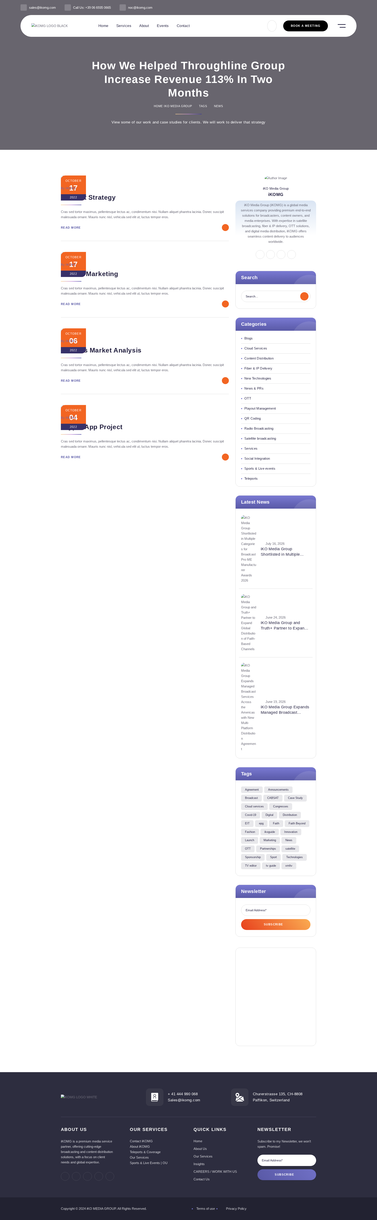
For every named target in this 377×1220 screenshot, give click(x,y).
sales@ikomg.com (42, 7)
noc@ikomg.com (140, 7)
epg (261, 823)
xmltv (288, 865)
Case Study (295, 798)
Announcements (278, 789)
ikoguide (269, 832)
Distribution (290, 815)
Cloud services (254, 806)
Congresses (280, 806)
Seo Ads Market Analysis (101, 350)
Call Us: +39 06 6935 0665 (92, 7)
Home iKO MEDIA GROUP (173, 106)
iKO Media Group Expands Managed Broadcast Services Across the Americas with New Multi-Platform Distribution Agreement (285, 710)
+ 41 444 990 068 (183, 1094)
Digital (269, 815)
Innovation (290, 832)
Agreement (252, 789)
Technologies (294, 857)
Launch (249, 840)
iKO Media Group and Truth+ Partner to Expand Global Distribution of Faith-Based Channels (284, 626)
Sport (273, 857)
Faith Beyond (297, 823)
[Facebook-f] (326, 7)
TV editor (251, 865)
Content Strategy (88, 197)
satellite (290, 848)
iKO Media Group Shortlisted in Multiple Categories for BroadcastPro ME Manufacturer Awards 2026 (285, 552)
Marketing (270, 840)
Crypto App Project (92, 426)
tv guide (271, 865)
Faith (276, 823)
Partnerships (268, 848)
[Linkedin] (340, 7)
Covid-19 (250, 815)
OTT (248, 848)
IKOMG (71, 188)
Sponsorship (253, 857)
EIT (247, 823)
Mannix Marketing (89, 273)
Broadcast (251, 798)
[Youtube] (354, 7)
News (288, 840)
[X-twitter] (347, 7)
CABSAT (273, 798)
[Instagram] (333, 7)
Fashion (250, 832)
